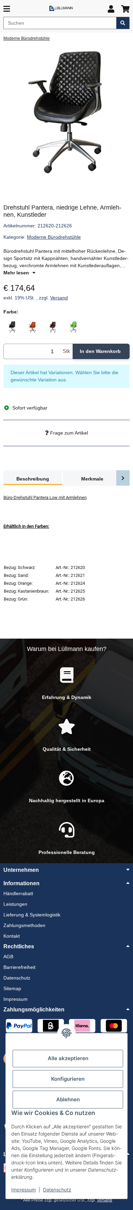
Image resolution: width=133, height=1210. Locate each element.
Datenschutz (57, 1190)
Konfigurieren (68, 1079)
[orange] (32, 326)
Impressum (23, 1190)
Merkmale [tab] (92, 479)
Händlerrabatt (18, 893)
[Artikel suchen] (123, 23)
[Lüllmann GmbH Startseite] (61, 8)
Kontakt (11, 936)
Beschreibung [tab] (32, 479)
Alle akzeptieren (68, 1058)
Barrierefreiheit (19, 967)
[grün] (73, 326)
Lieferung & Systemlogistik (31, 914)
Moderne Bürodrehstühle (54, 237)
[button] (111, 9)
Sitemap (12, 988)
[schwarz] (11, 326)
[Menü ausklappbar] (6, 9)
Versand (59, 297)
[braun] (52, 326)
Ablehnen (68, 1099)
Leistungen (15, 904)
